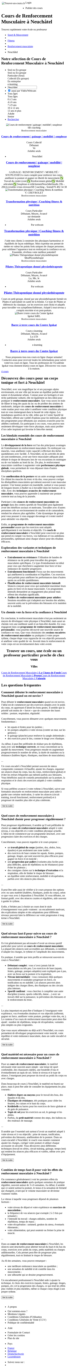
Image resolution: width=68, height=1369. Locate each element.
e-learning (13, 84)
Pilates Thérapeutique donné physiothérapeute (34, 266)
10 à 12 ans (13, 108)
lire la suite (7, 806)
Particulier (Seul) (16, 75)
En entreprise (14, 81)
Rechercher (13, 119)
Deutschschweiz (16, 1353)
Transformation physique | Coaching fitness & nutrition (34, 203)
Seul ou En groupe (17, 72)
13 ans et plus (14, 110)
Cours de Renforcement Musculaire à (31, 672)
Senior (11, 116)
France (11, 1348)
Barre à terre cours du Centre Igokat (34, 325)
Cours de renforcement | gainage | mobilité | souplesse (34, 136)
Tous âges (13, 96)
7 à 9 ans (12, 105)
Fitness (11, 40)
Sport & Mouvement (18, 35)
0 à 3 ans (12, 99)
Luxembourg (14, 1356)
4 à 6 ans (12, 102)
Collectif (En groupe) (18, 78)
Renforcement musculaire (20, 46)
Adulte (11, 113)
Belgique (12, 1351)
